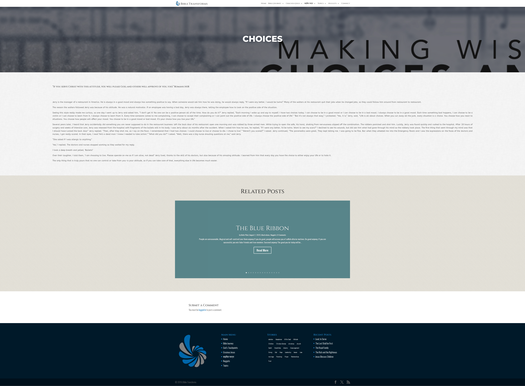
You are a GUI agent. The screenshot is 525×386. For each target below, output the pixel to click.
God (276, 352)
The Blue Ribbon (262, 228)
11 (269, 272)
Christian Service (281, 343)
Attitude (295, 339)
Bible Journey (274, 3)
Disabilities (277, 348)
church (299, 343)
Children (271, 343)
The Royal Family (321, 347)
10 (267, 272)
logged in (202, 310)
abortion (270, 339)
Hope (281, 352)
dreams (285, 348)
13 (274, 272)
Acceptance (279, 339)
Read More (262, 250)
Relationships (295, 356)
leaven (295, 352)
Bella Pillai (244, 235)
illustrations (265, 235)
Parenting (279, 356)
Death (270, 348)
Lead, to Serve (320, 339)
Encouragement (294, 348)
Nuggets (332, 3)
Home (263, 3)
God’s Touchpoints (230, 347)
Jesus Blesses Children (324, 356)
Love (301, 352)
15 (278, 272)
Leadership (288, 352)
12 (271, 272)
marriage (271, 356)
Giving (270, 352)
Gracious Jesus (293, 3)
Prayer (286, 356)
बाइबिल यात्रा (308, 3)
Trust (269, 361)
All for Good (287, 339)
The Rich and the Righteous (326, 352)
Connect (345, 3)
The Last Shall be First (324, 343)
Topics (321, 3)
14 (276, 272)
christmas (291, 343)
